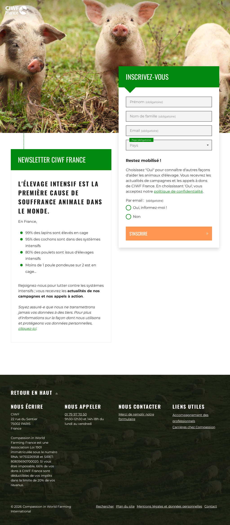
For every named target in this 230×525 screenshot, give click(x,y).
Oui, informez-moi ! (150, 207)
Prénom (146, 102)
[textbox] (169, 145)
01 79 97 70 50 (76, 414)
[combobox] (169, 145)
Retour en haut (32, 392)
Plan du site (125, 506)
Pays (141, 140)
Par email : (144, 200)
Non (137, 216)
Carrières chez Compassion (193, 427)
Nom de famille (153, 116)
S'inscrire (138, 233)
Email (144, 130)
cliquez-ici (27, 328)
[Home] (17, 11)
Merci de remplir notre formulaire (136, 416)
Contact (210, 506)
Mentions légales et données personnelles (169, 506)
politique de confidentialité (178, 191)
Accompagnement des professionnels (190, 418)
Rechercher (105, 506)
